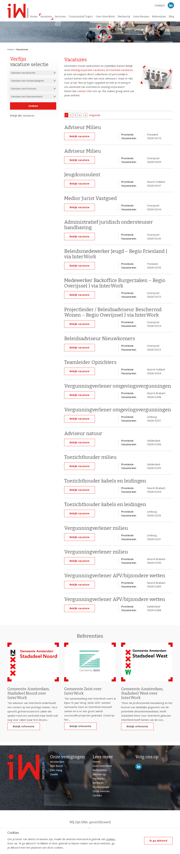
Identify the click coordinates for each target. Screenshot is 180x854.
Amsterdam (57, 761)
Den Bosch (56, 766)
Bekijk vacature (79, 136)
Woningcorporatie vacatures (88, 70)
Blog (171, 16)
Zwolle (54, 774)
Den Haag (56, 770)
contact (81, 91)
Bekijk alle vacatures (22, 115)
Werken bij (124, 16)
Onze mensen (101, 791)
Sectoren (60, 16)
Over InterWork (105, 16)
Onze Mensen (141, 16)
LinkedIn (171, 5)
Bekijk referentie (23, 726)
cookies (110, 839)
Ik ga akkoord (158, 840)
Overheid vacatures (121, 70)
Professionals (101, 787)
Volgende (94, 115)
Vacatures (46, 16)
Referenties (159, 16)
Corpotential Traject (81, 16)
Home (33, 16)
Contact (160, 5)
